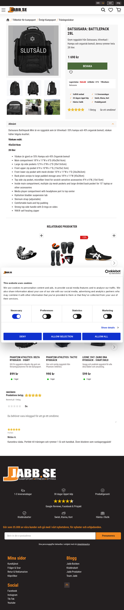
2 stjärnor (11, 406)
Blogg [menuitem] (72, 558)
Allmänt (12, 123)
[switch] (46, 316)
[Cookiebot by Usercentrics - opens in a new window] (107, 272)
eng (118, 3)
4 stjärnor (17, 406)
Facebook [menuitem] (12, 591)
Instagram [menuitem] (12, 595)
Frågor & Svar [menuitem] (14, 568)
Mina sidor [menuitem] (17, 558)
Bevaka (87, 66)
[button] (5, 10)
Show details (108, 327)
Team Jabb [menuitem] (72, 576)
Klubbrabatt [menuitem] (72, 568)
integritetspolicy (83, 544)
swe (110, 3)
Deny (23, 336)
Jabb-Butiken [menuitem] (73, 563)
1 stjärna (9, 406)
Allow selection (62, 336)
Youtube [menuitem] (11, 603)
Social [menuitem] (13, 585)
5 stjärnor (19, 406)
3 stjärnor (14, 406)
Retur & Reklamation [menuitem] (18, 571)
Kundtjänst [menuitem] (13, 563)
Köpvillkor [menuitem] (12, 576)
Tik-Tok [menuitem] (11, 599)
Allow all (101, 336)
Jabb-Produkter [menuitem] (74, 571)
